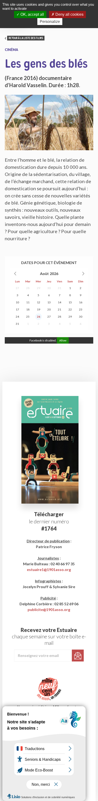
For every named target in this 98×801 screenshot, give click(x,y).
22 (70, 309)
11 (27, 302)
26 (38, 316)
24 (17, 316)
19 (38, 309)
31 (59, 288)
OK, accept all (32, 14)
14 (59, 302)
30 (49, 288)
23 (80, 309)
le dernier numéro (49, 521)
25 (27, 316)
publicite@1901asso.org (49, 609)
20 (49, 309)
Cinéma (11, 50)
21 (59, 309)
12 (38, 302)
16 (80, 302)
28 (27, 288)
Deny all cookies (68, 14)
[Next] (83, 273)
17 (17, 309)
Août (44, 273)
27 (17, 288)
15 (70, 302)
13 (49, 302)
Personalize (50, 22)
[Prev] (15, 273)
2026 (54, 273)
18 (27, 309)
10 (17, 302)
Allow (62, 340)
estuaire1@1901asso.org (49, 569)
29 (38, 288)
